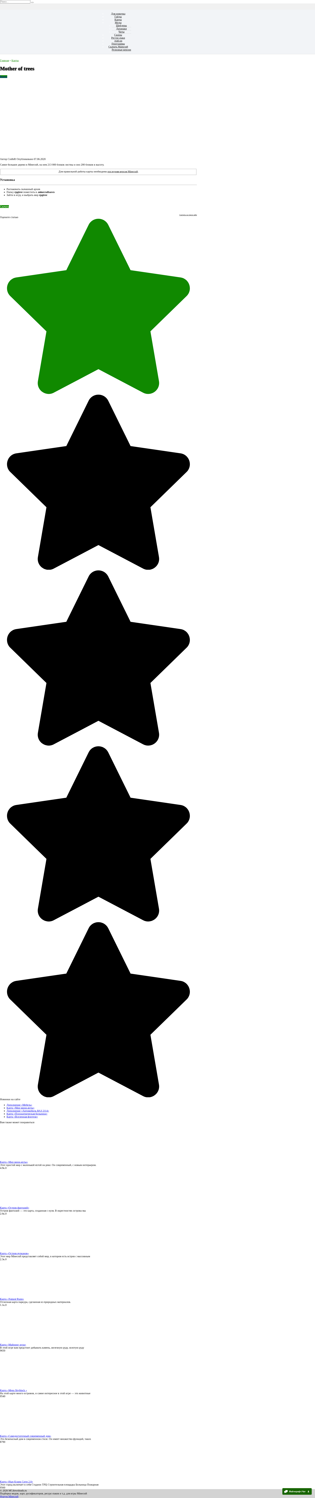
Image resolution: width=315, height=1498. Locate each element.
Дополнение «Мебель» (19, 1105)
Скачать (4, 206)
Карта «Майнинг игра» (13, 1344)
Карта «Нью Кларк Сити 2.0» (16, 1481)
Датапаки (121, 28)
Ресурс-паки (118, 37)
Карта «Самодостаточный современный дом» (25, 1436)
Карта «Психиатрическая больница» (27, 1113)
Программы (118, 43)
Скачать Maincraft (118, 46)
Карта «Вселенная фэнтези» (22, 1116)
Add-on (118, 40)
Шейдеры (121, 25)
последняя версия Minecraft (122, 171)
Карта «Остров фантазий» (14, 1207)
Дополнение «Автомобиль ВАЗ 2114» (28, 1110)
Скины (118, 35)
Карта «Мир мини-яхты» (20, 1107)
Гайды (118, 16)
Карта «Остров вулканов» (14, 1253)
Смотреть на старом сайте (188, 215)
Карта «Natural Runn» (12, 1299)
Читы (121, 31)
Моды (118, 22)
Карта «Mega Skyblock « (13, 1390)
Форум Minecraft (9, 1496)
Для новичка (118, 13)
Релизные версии (121, 49)
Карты (118, 19)
